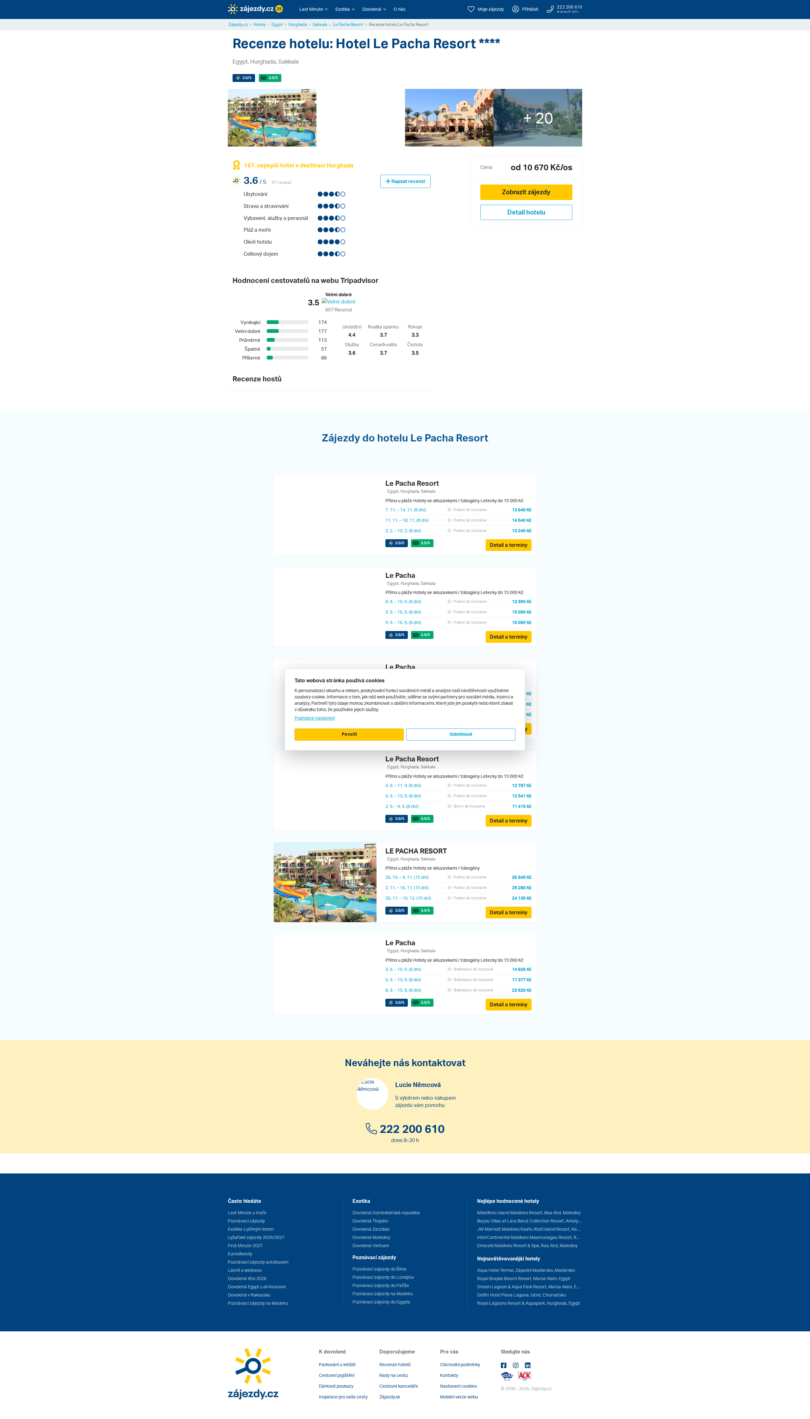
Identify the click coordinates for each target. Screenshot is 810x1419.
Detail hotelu (526, 212)
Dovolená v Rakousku (249, 1294)
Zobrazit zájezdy (526, 192)
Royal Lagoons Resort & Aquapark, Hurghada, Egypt (528, 1303)
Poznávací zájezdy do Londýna (383, 1277)
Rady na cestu (393, 1375)
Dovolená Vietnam (370, 1245)
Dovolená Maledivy (371, 1237)
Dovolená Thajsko (370, 1220)
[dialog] (405, 709)
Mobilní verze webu (459, 1396)
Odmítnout (461, 734)
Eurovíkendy (240, 1253)
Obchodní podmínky (460, 1364)
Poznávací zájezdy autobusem (258, 1262)
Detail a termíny (508, 545)
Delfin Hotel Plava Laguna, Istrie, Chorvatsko (521, 1294)
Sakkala (320, 24)
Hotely (259, 24)
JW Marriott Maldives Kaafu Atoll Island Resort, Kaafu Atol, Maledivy (529, 1229)
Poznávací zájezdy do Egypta (381, 1301)
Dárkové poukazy (336, 1386)
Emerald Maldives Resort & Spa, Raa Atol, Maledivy (527, 1245)
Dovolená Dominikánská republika (386, 1212)
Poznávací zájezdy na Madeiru (258, 1303)
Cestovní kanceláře (398, 1386)
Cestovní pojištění (336, 1375)
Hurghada (298, 24)
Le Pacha (400, 575)
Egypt (277, 24)
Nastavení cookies (458, 1386)
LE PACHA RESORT (416, 851)
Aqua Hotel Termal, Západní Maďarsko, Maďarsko (526, 1270)
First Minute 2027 (245, 1245)
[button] (314, 9)
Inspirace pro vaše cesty (343, 1396)
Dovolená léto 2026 (247, 1278)
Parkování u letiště (337, 1364)
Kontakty (449, 1375)
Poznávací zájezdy (246, 1220)
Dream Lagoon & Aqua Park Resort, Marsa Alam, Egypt (529, 1286)
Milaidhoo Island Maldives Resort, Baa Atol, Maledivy (529, 1212)
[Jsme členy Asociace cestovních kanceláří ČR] (524, 1375)
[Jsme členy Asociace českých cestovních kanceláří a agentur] (509, 1375)
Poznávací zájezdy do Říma (379, 1269)
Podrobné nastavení (315, 718)
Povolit (349, 734)
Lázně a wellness (245, 1270)
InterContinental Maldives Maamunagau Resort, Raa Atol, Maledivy (529, 1237)
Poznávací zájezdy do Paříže (380, 1285)
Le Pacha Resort (348, 24)
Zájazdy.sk (389, 1396)
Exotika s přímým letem (251, 1229)
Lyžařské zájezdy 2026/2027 (256, 1237)
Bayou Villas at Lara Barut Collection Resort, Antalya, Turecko (529, 1220)
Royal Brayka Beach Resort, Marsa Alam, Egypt (523, 1278)
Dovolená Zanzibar (371, 1229)
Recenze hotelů (395, 1364)
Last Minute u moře (247, 1212)
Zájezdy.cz (238, 24)
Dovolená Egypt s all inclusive (257, 1286)
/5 (247, 77)
